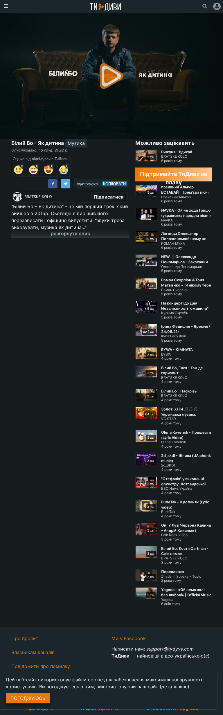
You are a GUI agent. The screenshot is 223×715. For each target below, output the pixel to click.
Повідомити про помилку (40, 666)
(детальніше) (174, 686)
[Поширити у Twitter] (65, 183)
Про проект (24, 638)
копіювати (114, 183)
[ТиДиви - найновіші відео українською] (105, 7)
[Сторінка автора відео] (17, 196)
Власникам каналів (33, 652)
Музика (76, 143)
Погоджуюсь (27, 698)
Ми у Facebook (129, 638)
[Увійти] (217, 6)
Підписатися (108, 197)
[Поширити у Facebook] (52, 183)
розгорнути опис (70, 233)
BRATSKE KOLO (38, 196)
